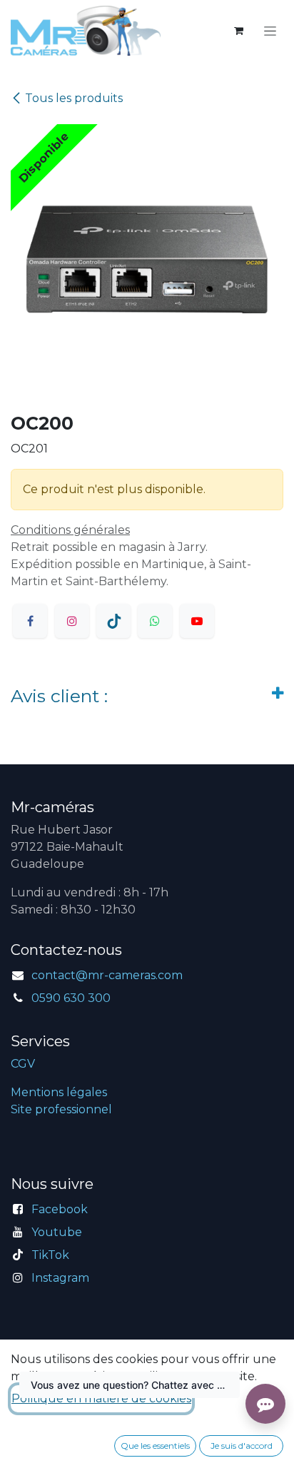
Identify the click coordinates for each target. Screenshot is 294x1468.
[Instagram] (72, 621)
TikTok (50, 1255)
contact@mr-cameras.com (107, 975)
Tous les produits (74, 98)
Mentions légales (59, 1092)
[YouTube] (197, 621)
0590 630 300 (71, 998)
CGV (23, 1063)
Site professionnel (61, 1109)
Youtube (56, 1232)
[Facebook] (30, 621)
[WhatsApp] (155, 621)
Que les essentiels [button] (155, 1445)
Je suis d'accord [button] (242, 1445)
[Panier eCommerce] (238, 31)
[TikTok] (113, 621)
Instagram (60, 1278)
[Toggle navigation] (270, 30)
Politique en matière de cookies (101, 1398)
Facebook (59, 1209)
